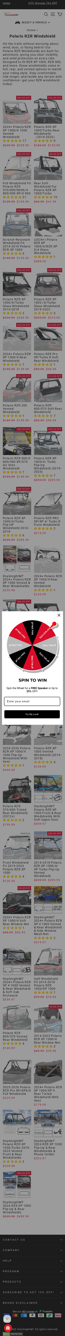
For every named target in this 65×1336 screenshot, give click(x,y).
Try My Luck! (32, 714)
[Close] (59, 615)
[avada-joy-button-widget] (8, 1328)
